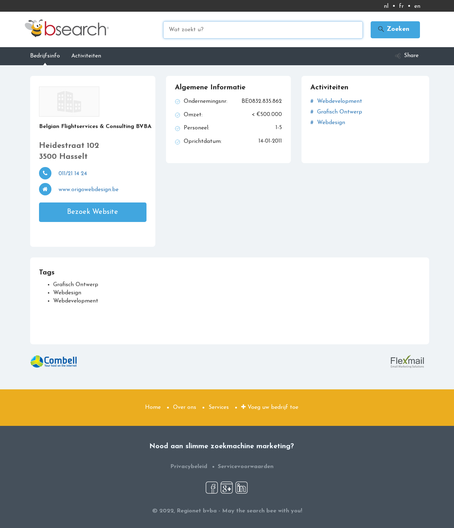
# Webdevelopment (336, 101)
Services (219, 407)
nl (386, 6)
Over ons (184, 407)
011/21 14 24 (73, 174)
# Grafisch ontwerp (336, 112)
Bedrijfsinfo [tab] (45, 56)
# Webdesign (327, 123)
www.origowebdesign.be (88, 190)
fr (401, 6)
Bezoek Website (92, 212)
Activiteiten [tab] (86, 56)
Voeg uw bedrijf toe (272, 407)
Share (411, 56)
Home (153, 407)
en (417, 6)
